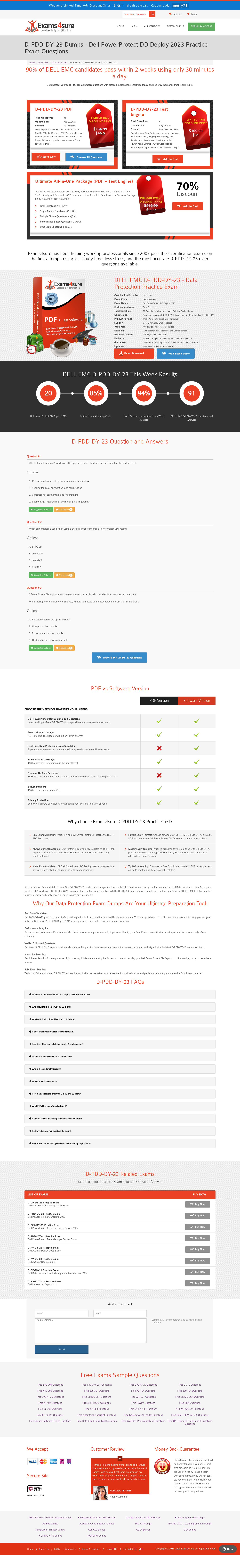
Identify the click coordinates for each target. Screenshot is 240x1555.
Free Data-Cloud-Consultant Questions (97, 1421)
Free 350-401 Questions (189, 1391)
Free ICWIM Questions (143, 1403)
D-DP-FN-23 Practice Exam (43, 1270)
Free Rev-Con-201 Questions (97, 1384)
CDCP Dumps (143, 1529)
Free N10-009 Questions (50, 1391)
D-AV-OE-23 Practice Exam (43, 1259)
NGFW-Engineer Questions (190, 1409)
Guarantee (70, 1549)
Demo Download (134, 353)
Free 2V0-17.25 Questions (50, 1397)
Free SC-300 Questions (97, 1409)
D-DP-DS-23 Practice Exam (43, 1202)
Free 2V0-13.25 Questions (143, 1384)
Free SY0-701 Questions (50, 1384)
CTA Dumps (190, 1529)
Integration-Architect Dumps (50, 1529)
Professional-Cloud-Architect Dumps (96, 1517)
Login (193, 14)
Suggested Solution (42, 509)
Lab (133, 26)
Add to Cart (48, 157)
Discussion (64, 509)
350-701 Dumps (143, 1523)
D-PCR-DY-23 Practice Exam (44, 1225)
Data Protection (59, 62)
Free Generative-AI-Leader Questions (143, 1415)
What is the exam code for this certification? (52, 1056)
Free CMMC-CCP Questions (96, 1397)
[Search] (152, 14)
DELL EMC (43, 62)
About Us (44, 1549)
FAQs (57, 1549)
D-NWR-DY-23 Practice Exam (44, 1281)
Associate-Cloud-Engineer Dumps (96, 1523)
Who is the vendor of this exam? (46, 1069)
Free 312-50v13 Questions (97, 1403)
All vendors (152, 26)
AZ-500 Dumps (50, 1523)
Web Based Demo (179, 353)
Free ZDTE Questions (190, 1384)
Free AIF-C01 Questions (143, 1397)
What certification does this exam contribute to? (53, 1019)
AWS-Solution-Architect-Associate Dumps (50, 1517)
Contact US (111, 1549)
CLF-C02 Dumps (96, 1529)
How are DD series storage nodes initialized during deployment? (61, 1143)
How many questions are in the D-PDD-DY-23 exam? (56, 1094)
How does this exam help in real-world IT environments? (57, 1044)
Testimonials (175, 26)
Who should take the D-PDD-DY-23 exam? (51, 1007)
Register (176, 14)
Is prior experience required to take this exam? (53, 1031)
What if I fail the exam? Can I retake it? (49, 1106)
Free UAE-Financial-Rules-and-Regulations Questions (190, 1422)
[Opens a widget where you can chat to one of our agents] (228, 1549)
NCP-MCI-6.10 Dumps (50, 1535)
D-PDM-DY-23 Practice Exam (44, 1236)
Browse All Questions (89, 157)
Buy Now (200, 1204)
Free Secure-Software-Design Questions (50, 1421)
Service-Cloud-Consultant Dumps (143, 1517)
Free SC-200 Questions (50, 1409)
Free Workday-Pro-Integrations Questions (143, 1421)
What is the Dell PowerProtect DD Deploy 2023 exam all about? (61, 994)
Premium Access (201, 26)
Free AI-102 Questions (50, 1403)
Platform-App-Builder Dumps (190, 1517)
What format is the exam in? (45, 1081)
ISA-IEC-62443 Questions (50, 1415)
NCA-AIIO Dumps (97, 1535)
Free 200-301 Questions (96, 1391)
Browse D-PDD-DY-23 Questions (122, 657)
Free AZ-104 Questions (143, 1391)
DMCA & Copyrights (133, 1549)
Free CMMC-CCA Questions (189, 1397)
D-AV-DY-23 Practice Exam (43, 1247)
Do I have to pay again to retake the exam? (51, 1131)
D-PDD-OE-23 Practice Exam (44, 1214)
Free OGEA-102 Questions (143, 1409)
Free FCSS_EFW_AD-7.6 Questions (189, 1415)
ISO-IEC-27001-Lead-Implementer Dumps (190, 1523)
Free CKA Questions (189, 1403)
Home (120, 26)
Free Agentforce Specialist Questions (97, 1415)
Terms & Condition (91, 1549)
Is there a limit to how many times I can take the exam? (57, 1118)
